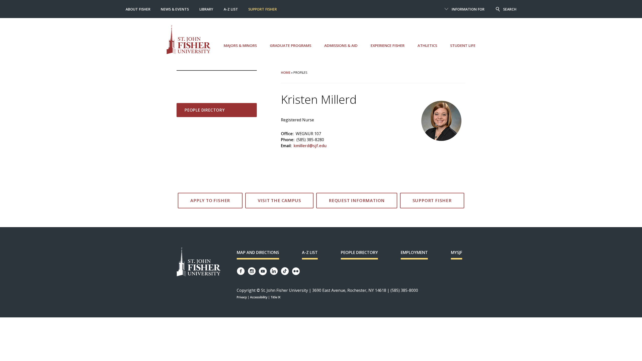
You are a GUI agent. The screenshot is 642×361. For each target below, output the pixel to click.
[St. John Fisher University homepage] (189, 39)
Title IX (275, 297)
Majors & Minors (240, 45)
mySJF (456, 252)
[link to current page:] (217, 79)
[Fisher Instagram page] (252, 271)
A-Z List (231, 9)
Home (285, 72)
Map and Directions (258, 252)
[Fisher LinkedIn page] (274, 271)
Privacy (242, 297)
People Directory (205, 110)
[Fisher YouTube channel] (263, 271)
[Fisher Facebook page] (241, 271)
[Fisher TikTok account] (285, 271)
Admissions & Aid (341, 45)
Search (509, 9)
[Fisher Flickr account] (296, 271)
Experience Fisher (388, 45)
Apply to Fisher (210, 200)
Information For (468, 9)
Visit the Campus (279, 200)
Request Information (357, 200)
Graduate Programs (290, 45)
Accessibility (258, 297)
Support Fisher (262, 9)
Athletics (427, 45)
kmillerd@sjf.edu (310, 145)
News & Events (175, 9)
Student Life (462, 45)
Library (206, 9)
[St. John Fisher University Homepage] (199, 262)
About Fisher (138, 9)
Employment (414, 252)
